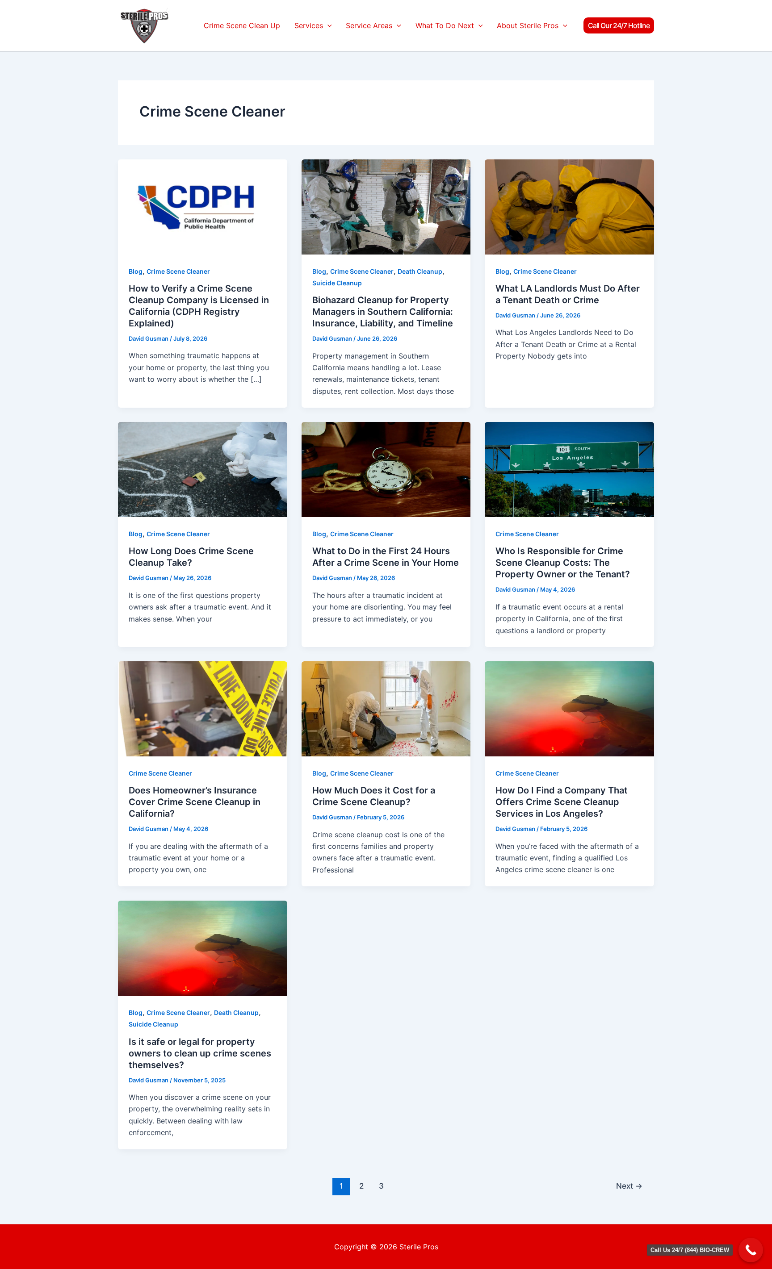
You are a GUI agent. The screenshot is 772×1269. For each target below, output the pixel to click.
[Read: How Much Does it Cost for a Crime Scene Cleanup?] (386, 708)
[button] (327, 25)
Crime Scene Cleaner (178, 271)
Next (629, 1185)
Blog (136, 271)
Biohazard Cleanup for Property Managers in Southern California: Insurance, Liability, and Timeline (382, 312)
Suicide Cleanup (337, 283)
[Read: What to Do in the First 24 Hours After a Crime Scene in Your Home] (386, 468)
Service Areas (369, 25)
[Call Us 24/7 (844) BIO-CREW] (750, 1250)
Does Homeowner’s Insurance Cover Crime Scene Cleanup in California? (194, 802)
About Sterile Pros (527, 25)
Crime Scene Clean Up (242, 25)
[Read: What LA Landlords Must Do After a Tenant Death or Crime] (569, 205)
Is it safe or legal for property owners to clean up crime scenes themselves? (200, 1053)
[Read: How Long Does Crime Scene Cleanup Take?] (202, 468)
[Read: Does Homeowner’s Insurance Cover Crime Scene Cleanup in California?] (202, 708)
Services (308, 25)
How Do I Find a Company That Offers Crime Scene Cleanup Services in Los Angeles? (561, 802)
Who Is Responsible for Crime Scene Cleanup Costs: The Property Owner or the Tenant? (562, 563)
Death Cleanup (420, 271)
